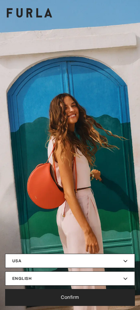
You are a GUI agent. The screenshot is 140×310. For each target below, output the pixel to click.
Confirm (70, 297)
